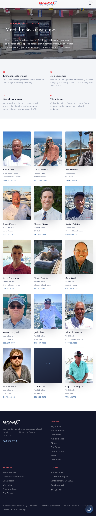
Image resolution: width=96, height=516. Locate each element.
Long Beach (8, 481)
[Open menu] (90, 3)
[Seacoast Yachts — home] (48, 3)
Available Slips (57, 439)
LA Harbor (8, 485)
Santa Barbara (9, 472)
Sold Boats (56, 435)
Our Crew (55, 447)
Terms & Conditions (71, 506)
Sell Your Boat (57, 431)
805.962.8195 (10, 441)
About (54, 443)
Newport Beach (10, 489)
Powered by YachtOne (51, 506)
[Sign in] (84, 3)
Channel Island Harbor (13, 476)
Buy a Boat (56, 426)
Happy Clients (57, 451)
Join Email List (57, 485)
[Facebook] (52, 490)
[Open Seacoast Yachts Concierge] (89, 509)
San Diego (8, 493)
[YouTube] (60, 490)
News (53, 455)
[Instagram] (56, 490)
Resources (56, 460)
